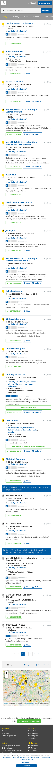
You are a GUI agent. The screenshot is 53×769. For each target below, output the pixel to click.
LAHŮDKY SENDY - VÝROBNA (19, 23)
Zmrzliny (11, 432)
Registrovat (45, 3)
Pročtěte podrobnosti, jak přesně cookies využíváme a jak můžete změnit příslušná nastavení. (26, 758)
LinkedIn (34, 750)
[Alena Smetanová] (20, 694)
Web (28, 74)
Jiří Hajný (10, 230)
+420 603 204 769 (14, 250)
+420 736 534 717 (14, 102)
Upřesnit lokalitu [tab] (43, 665)
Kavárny (11, 428)
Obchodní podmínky (9, 736)
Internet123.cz (33, 731)
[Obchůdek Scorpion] (21, 681)
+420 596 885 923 (14, 515)
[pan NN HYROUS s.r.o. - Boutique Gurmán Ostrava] (20, 684)
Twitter (33, 748)
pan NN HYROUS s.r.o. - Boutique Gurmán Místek (21, 559)
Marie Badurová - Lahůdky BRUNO (18, 595)
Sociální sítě (32, 738)
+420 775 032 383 (14, 283)
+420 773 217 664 (14, 311)
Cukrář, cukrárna (15, 430)
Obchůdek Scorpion (15, 319)
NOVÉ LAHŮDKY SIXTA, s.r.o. (19, 202)
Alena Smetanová (14, 51)
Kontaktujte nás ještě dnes (28, 336)
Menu (26, 17)
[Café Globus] (12, 677)
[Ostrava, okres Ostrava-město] (26, 682)
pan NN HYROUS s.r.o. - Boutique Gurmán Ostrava (21, 110)
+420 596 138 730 (14, 412)
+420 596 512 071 (14, 617)
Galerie (38, 102)
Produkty (15, 17)
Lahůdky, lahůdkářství (17, 31)
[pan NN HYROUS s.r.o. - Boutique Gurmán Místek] (30, 701)
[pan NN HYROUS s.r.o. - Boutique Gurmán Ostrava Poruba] (14, 680)
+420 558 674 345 (14, 74)
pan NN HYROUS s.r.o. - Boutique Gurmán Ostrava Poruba (21, 259)
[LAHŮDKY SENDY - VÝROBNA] (23, 676)
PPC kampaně (33, 736)
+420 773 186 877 (14, 134)
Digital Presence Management (12, 750)
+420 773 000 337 (14, 341)
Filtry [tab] (27, 665)
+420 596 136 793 (14, 195)
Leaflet (6, 703)
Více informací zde (28, 407)
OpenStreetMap (30, 703)
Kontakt (4, 731)
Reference (5, 733)
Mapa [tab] (11, 665)
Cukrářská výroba (30, 430)
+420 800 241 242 (14, 451)
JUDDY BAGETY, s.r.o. (15, 625)
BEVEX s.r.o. (11, 174)
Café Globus (12, 420)
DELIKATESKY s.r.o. (14, 81)
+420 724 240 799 (14, 167)
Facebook (34, 746)
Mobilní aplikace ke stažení (11, 746)
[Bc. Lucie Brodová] (35, 685)
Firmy (4, 17)
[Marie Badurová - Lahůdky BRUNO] (38, 674)
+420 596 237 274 (14, 222)
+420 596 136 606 (14, 43)
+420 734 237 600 (14, 645)
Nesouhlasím (26, 762)
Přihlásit (32, 3)
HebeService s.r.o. (14, 291)
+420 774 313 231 (14, 587)
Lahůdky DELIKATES (15, 374)
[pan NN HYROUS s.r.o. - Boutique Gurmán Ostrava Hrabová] (23, 688)
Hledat (47, 10)
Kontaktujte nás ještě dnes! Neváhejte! (28, 446)
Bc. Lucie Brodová (14, 523)
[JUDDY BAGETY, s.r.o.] (40, 689)
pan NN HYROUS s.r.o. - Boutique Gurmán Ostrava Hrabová (21, 143)
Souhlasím (26, 766)
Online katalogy (33, 733)
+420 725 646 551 (14, 543)
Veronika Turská (14, 495)
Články (36, 17)
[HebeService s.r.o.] (22, 688)
